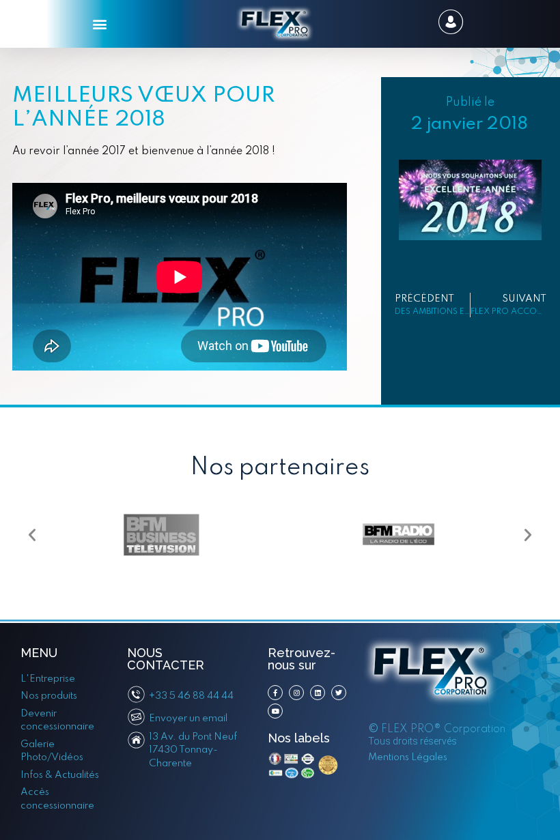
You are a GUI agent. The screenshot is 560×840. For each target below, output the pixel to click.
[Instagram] (296, 692)
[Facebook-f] (275, 692)
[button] (100, 24)
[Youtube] (275, 711)
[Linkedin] (317, 692)
